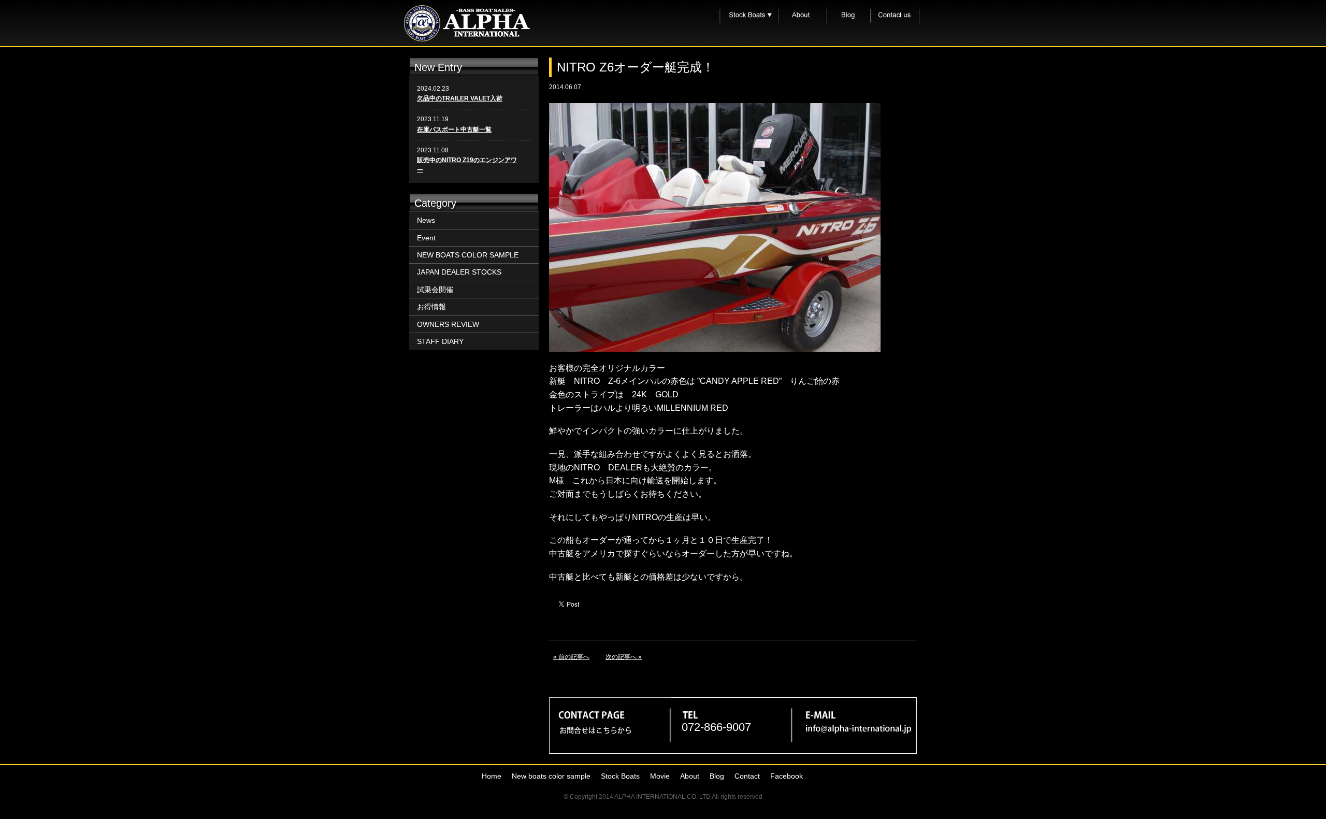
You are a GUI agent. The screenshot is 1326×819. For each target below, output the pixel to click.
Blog (717, 776)
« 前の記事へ (571, 656)
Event (426, 238)
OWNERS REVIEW (448, 324)
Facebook (786, 776)
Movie (660, 776)
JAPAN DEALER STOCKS (459, 272)
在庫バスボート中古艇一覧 (454, 129)
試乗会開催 (435, 289)
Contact (747, 776)
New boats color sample (551, 776)
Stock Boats (620, 776)
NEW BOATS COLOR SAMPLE (467, 255)
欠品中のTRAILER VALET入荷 (459, 98)
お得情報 (431, 307)
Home (491, 776)
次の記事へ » (624, 656)
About (689, 776)
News (426, 220)
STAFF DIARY (440, 341)
